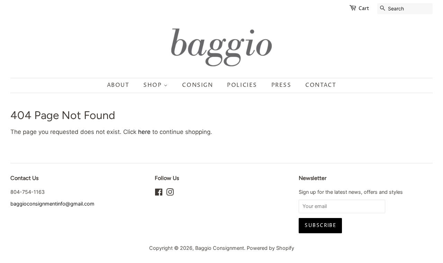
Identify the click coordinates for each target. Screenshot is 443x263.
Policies (242, 85)
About (118, 85)
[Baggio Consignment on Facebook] (159, 193)
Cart (364, 8)
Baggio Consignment (219, 248)
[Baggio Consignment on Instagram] (170, 193)
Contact (320, 85)
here (144, 131)
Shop (153, 85)
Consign (197, 85)
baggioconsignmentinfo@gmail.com (52, 204)
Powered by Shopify (270, 248)
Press (281, 85)
